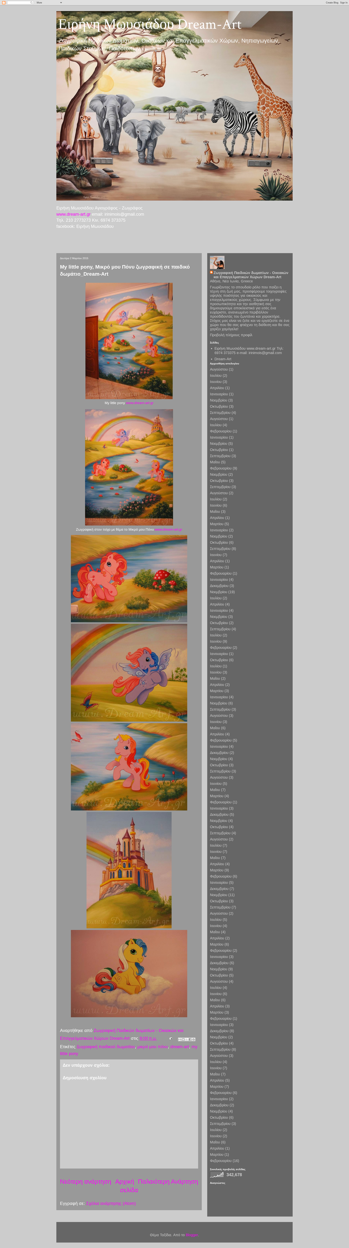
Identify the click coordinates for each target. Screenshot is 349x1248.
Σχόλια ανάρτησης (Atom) (111, 1203)
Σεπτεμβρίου (220, 413)
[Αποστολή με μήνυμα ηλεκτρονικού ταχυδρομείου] (180, 1039)
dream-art (179, 1046)
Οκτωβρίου (219, 406)
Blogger (192, 1235)
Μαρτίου (216, 524)
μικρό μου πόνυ (152, 1046)
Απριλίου (217, 388)
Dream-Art (222, 359)
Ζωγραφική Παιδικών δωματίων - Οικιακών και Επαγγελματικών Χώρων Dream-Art (251, 275)
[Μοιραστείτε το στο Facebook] (190, 1039)
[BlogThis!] (183, 1039)
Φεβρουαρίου (221, 431)
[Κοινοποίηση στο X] (186, 1039)
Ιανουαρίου (219, 394)
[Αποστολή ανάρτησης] (170, 1038)
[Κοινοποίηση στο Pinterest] (193, 1039)
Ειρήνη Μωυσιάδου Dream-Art (150, 24)
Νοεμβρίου (218, 400)
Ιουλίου (216, 376)
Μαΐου (215, 462)
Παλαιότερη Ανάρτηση (168, 1181)
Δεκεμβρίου (219, 586)
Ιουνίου (216, 382)
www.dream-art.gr (73, 214)
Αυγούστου (219, 369)
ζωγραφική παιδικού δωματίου (106, 1046)
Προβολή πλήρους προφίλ (231, 335)
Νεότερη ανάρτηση (85, 1181)
